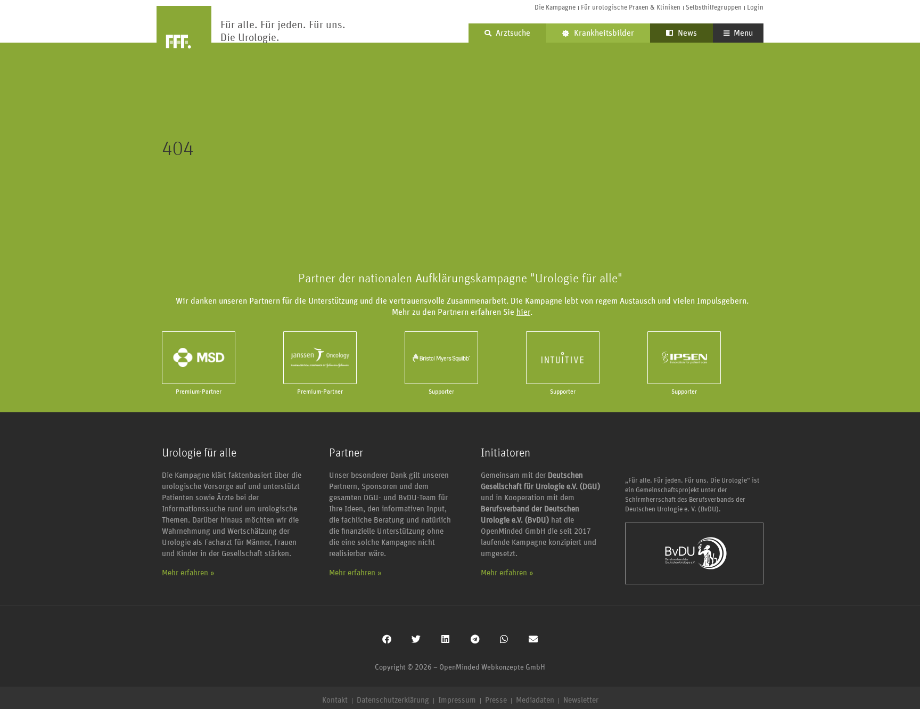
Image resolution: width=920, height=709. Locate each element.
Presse (496, 700)
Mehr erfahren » (188, 573)
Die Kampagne (555, 7)
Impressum (457, 700)
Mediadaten (535, 700)
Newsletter (580, 700)
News (686, 33)
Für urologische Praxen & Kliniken (630, 7)
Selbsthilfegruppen (714, 7)
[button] (387, 639)
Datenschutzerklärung (393, 700)
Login (755, 7)
